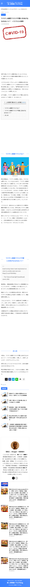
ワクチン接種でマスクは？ (12, 108)
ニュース (4, 384)
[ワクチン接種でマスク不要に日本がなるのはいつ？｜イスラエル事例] (13, 379)
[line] (16, 379)
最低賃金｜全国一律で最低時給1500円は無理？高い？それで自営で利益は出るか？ (18, 409)
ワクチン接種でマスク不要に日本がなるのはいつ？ (15, 112)
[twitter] (6, 379)
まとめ (6, 115)
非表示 (23, 102)
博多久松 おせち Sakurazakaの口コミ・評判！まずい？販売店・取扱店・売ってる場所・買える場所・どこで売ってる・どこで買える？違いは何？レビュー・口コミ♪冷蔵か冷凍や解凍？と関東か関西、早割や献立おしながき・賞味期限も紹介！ (18, 494)
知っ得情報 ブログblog (15, 4)
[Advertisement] (15, 56)
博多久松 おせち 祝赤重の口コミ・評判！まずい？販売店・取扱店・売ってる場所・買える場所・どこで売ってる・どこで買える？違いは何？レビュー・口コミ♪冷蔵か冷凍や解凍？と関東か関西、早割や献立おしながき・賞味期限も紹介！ (19, 512)
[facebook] (9, 379)
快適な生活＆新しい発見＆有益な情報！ (15, 580)
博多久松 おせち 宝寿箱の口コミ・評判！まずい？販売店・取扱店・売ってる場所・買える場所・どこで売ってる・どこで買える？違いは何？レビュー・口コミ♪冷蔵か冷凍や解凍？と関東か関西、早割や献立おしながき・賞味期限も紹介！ (19, 529)
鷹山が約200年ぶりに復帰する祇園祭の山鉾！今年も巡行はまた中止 (18, 417)
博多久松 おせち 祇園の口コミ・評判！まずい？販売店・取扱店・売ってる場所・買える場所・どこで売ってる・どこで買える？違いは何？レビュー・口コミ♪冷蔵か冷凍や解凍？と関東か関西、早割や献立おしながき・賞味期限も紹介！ (18, 547)
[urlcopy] (23, 379)
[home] (16, 478)
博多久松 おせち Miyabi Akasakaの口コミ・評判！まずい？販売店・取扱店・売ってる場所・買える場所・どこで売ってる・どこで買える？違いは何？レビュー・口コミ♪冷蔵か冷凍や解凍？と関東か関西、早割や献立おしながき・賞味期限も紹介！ (19, 564)
